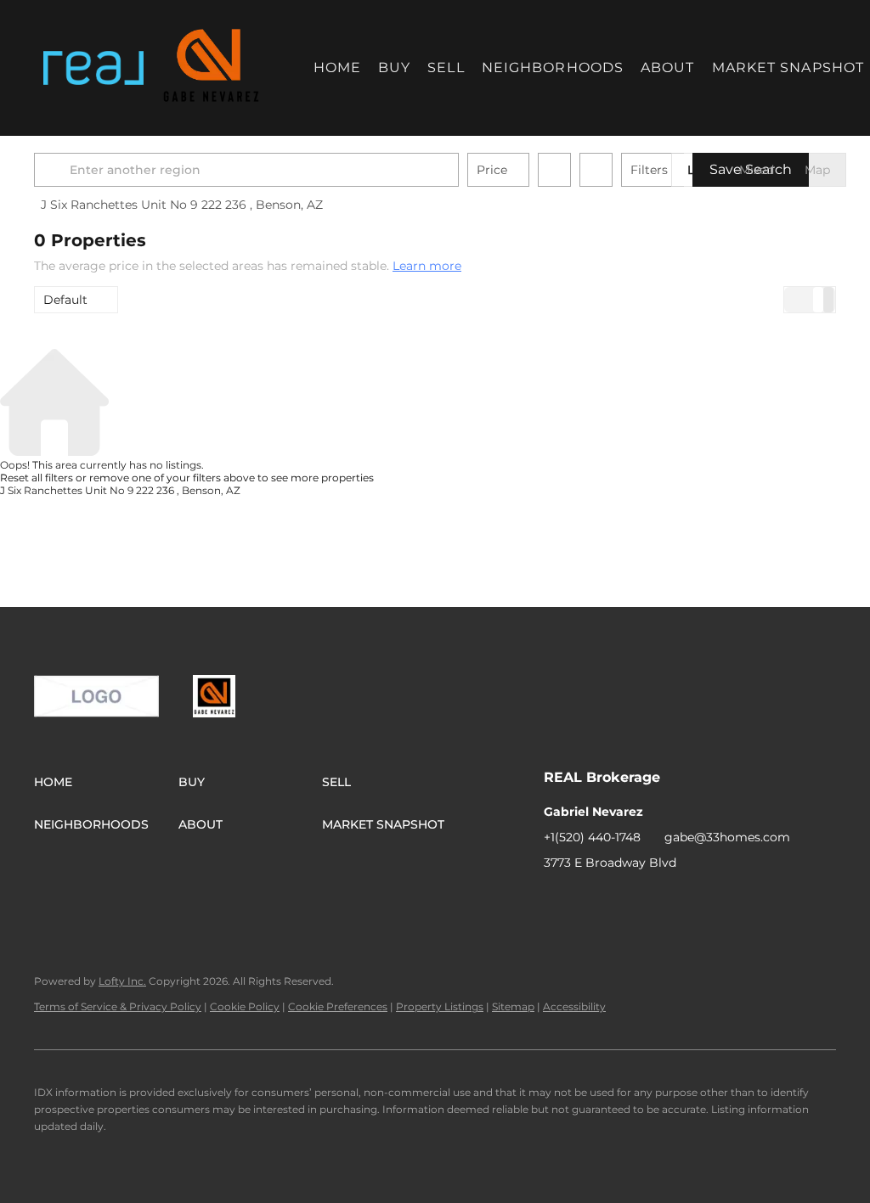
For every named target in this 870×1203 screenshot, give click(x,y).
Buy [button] (394, 67)
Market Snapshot (788, 67)
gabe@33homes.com (727, 837)
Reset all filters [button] (36, 477)
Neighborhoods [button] (553, 67)
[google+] (590, 900)
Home (337, 67)
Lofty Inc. (122, 981)
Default (65, 299)
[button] (93, 68)
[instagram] (556, 900)
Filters (649, 169)
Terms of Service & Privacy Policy (117, 1006)
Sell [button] (445, 67)
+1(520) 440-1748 (592, 837)
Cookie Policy (245, 1006)
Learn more (427, 265)
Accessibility (574, 1006)
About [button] (668, 67)
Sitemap (513, 1006)
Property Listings (439, 1006)
